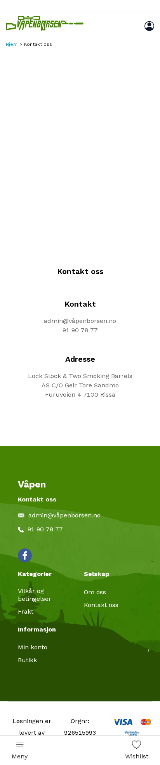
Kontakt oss (101, 605)
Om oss (95, 592)
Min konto (32, 647)
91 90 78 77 (80, 330)
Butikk (27, 660)
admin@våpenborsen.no (80, 320)
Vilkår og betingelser (34, 594)
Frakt (25, 611)
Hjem (11, 44)
